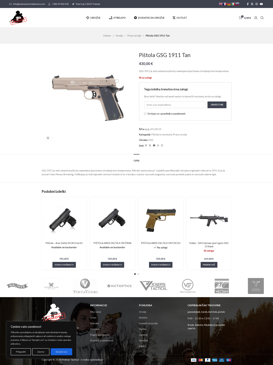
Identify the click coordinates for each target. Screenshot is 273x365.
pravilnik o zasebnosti (173, 113)
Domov (107, 35)
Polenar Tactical (70, 359)
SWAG (142, 346)
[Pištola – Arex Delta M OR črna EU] (64, 220)
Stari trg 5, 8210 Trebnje (88, 4)
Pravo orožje (134, 35)
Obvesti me (217, 104)
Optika (142, 329)
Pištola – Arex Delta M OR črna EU (64, 243)
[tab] (136, 159)
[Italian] (233, 3)
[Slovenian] (237, 3)
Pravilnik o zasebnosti (101, 340)
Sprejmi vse (61, 351)
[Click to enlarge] (48, 138)
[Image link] (54, 312)
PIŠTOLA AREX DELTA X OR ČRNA (112, 243)
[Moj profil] (256, 17)
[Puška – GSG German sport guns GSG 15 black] (209, 220)
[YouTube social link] (261, 4)
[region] (41, 340)
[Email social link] (154, 145)
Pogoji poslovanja (99, 334)
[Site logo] (18, 17)
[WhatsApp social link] (158, 145)
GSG (151, 139)
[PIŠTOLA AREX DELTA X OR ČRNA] (112, 220)
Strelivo (143, 317)
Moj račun (95, 311)
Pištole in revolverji (161, 134)
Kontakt (94, 323)
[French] (225, 3)
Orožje (119, 35)
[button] (64, 265)
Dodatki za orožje (148, 323)
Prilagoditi (21, 351)
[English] (221, 3)
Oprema (143, 334)
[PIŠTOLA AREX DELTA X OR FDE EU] (161, 220)
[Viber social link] (162, 145)
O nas (93, 317)
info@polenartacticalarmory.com (29, 4)
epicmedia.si (96, 359)
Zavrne (40, 351)
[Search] (262, 17)
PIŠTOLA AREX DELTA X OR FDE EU (160, 243)
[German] (229, 3)
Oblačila (143, 340)
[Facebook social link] (248, 4)
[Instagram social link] (257, 4)
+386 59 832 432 (60, 4)
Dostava (94, 329)
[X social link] (252, 4)
